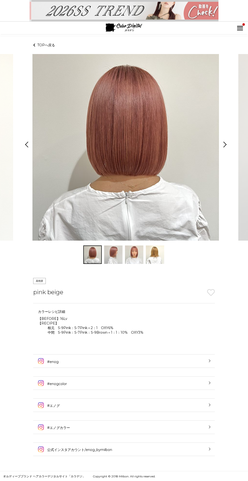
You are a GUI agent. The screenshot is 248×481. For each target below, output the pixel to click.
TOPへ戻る (45, 45)
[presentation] (26, 145)
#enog (52, 362)
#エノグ (53, 405)
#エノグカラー (58, 428)
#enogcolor (56, 384)
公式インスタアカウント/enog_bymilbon (79, 450)
